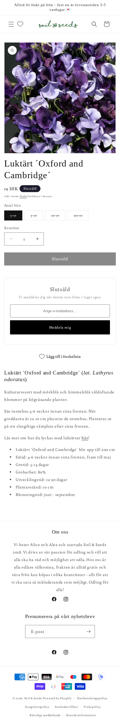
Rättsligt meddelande (45, 715)
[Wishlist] (20, 24)
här (84, 437)
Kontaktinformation (81, 715)
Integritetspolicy (37, 707)
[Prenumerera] (88, 631)
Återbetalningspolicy (92, 698)
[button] (11, 24)
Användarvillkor (66, 707)
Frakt (23, 196)
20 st (81, 216)
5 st (37, 216)
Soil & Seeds (33, 698)
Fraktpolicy (92, 707)
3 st (16, 216)
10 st (58, 216)
